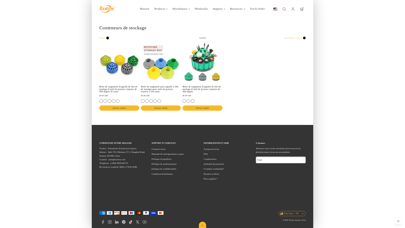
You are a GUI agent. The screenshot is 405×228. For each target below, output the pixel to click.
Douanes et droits (211, 174)
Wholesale (201, 8)
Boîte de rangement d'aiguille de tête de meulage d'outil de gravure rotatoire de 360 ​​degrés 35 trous (118, 89)
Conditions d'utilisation (162, 174)
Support (218, 8)
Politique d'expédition (162, 159)
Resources (236, 8)
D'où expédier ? (211, 179)
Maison (144, 8)
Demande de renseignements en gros (168, 154)
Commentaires (210, 159)
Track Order (257, 8)
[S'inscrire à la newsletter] (303, 160)
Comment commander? (214, 169)
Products (159, 8)
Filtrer (103, 38)
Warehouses (179, 8)
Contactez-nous (159, 149)
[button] (284, 9)
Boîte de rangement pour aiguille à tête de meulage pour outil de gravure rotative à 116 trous (159, 89)
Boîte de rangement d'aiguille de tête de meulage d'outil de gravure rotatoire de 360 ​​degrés (202, 89)
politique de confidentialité (164, 169)
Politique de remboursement (164, 164)
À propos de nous (211, 149)
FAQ (206, 154)
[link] (293, 9)
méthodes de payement (214, 164)
